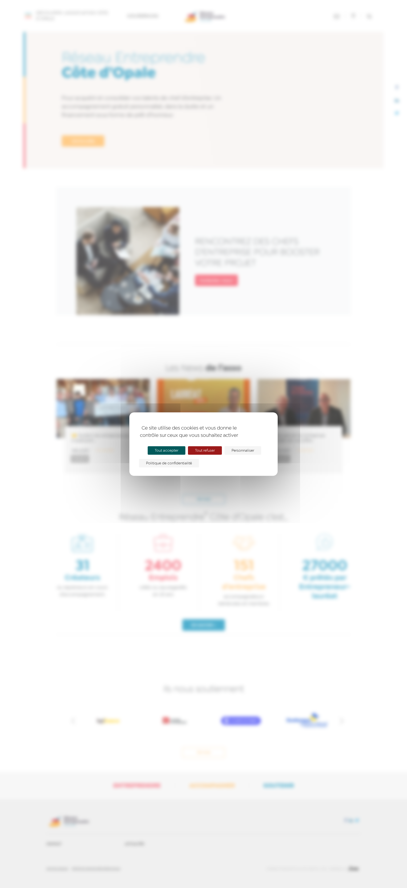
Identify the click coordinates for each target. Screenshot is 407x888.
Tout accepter (166, 450)
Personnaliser (243, 450)
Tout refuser (205, 450)
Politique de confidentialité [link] (169, 463)
